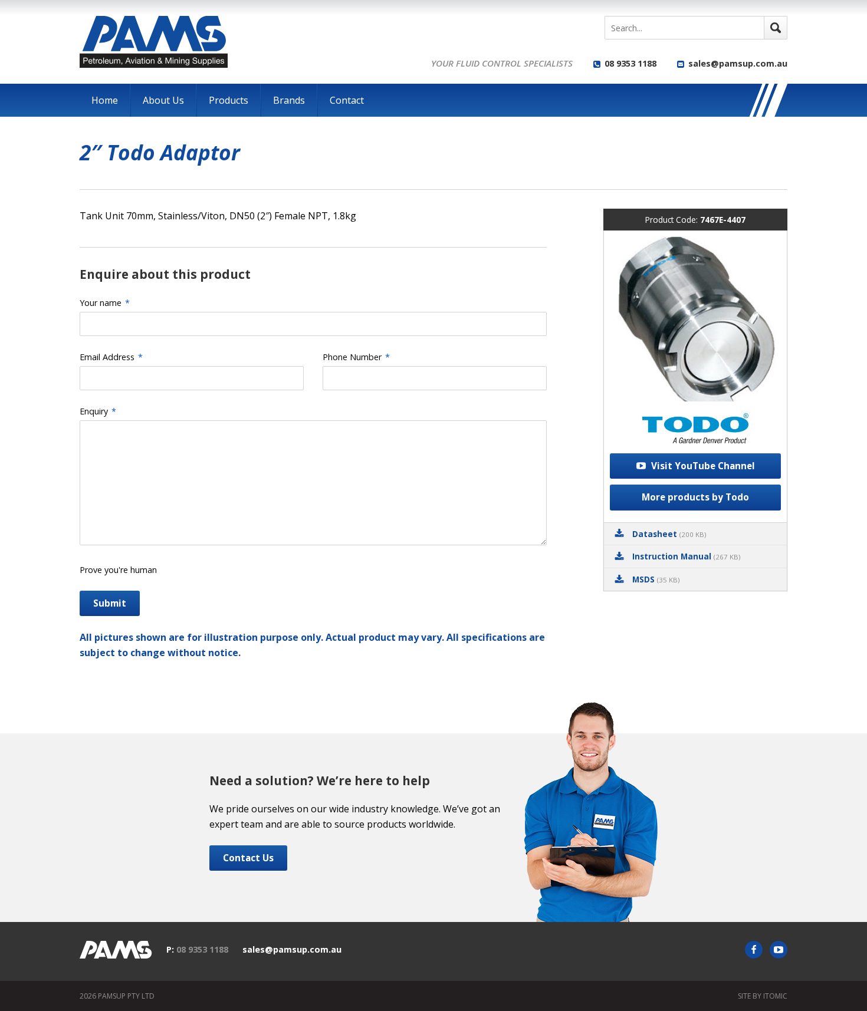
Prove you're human (118, 569)
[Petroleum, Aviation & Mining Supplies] (154, 42)
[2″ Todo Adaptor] (695, 318)
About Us (163, 100)
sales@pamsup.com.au (737, 63)
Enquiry (98, 411)
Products (228, 100)
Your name (105, 302)
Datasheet (669, 533)
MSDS (655, 579)
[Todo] (695, 430)
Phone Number (356, 357)
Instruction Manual (686, 556)
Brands (289, 100)
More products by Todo (695, 497)
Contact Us (248, 858)
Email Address (111, 357)
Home (104, 100)
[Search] (775, 27)
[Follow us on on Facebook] (754, 950)
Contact (347, 100)
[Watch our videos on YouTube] (778, 950)
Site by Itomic (762, 996)
